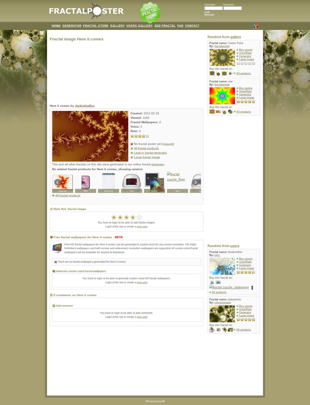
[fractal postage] (218, 111)
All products (243, 73)
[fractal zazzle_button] (154, 182)
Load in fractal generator (150, 152)
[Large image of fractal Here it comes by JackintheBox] (90, 160)
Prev (57, 182)
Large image (246, 59)
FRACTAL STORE (96, 25)
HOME (56, 25)
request (168, 144)
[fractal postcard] (62, 182)
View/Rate (245, 53)
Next (195, 182)
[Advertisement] (126, 73)
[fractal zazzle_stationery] (108, 182)
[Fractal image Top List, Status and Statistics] (255, 25)
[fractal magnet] (230, 111)
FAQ (180, 25)
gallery (235, 37)
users (234, 246)
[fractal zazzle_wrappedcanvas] (212, 282)
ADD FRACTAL (165, 25)
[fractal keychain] (218, 73)
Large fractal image (147, 157)
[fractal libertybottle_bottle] (252, 287)
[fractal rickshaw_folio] (85, 182)
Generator (245, 56)
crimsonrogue (222, 302)
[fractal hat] (131, 182)
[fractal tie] (224, 329)
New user (209, 14)
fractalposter (222, 46)
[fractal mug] (230, 73)
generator (157, 164)
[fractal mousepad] (212, 73)
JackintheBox (85, 105)
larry (217, 255)
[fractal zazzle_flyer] (177, 182)
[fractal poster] (218, 282)
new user (142, 226)
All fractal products (146, 148)
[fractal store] (150, 13)
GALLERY (117, 25)
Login (207, 12)
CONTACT (192, 25)
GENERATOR (71, 25)
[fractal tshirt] (212, 329)
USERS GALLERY (140, 25)
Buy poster (245, 49)
